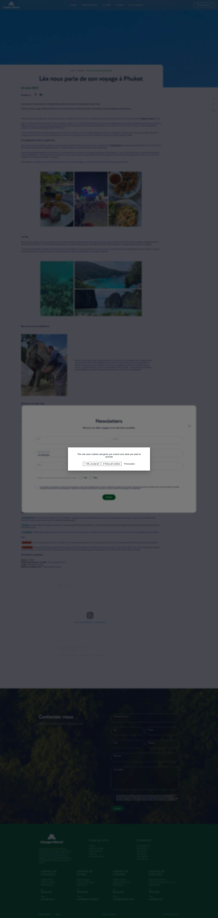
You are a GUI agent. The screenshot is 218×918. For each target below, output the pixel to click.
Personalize (129, 464)
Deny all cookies (112, 464)
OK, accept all (92, 464)
